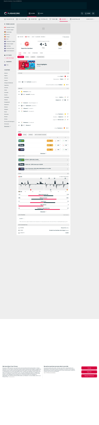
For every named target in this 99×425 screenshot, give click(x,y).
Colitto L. (61, 97)
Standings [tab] (35, 52)
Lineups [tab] (33, 56)
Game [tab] (20, 52)
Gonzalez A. (31, 111)
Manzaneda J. (56, 79)
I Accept (89, 368)
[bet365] (21, 141)
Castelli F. (34, 82)
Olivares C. (25, 108)
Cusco (60, 48)
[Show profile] (27, 44)
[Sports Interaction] (21, 149)
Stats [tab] (27, 56)
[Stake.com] (21, 145)
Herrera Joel (60, 119)
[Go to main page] (13, 13)
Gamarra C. (60, 117)
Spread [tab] (30, 134)
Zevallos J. (55, 117)
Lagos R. (55, 119)
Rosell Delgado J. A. (33, 102)
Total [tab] (24, 134)
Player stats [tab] (40, 56)
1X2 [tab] (20, 134)
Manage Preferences (89, 375)
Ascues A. (25, 102)
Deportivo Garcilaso (27, 48)
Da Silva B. (31, 122)
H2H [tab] (29, 52)
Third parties (11, 376)
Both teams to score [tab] (40, 134)
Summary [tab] (20, 56)
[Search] (82, 13)
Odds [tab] (24, 52)
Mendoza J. (26, 122)
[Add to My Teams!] (21, 44)
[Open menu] (93, 13)
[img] (67, 173)
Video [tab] (41, 52)
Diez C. (57, 97)
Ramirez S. (25, 111)
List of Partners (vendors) (49, 372)
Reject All (89, 371)
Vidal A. (61, 79)
